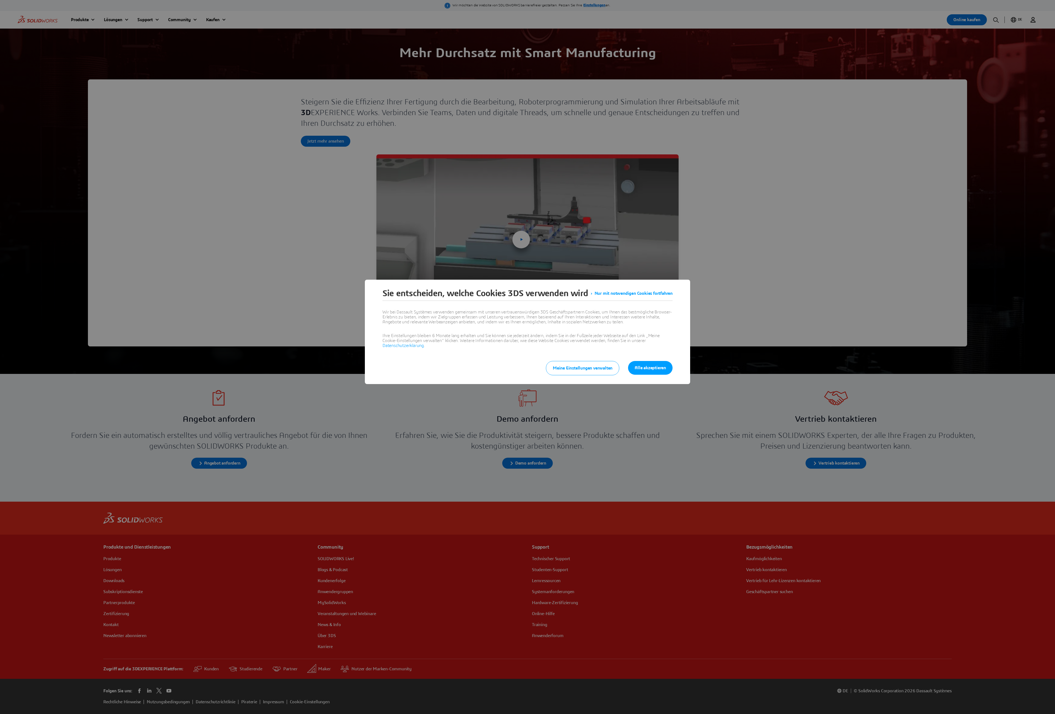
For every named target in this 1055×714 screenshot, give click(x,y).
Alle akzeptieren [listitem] (650, 368)
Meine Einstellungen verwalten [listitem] (582, 368)
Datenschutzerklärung (403, 345)
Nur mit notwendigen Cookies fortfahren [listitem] (634, 293)
